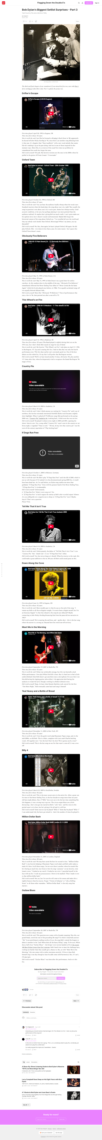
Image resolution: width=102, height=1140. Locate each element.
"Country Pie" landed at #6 (38, 418)
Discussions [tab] (34, 1062)
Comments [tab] (26, 1012)
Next (75, 1001)
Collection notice (61, 1128)
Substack (43, 1136)
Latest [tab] (28, 1062)
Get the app (59, 1132)
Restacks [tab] (32, 1012)
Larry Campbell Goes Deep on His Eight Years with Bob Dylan (42, 1080)
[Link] (19, 93)
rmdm (27, 1039)
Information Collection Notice (51, 983)
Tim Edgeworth (30, 1027)
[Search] (78, 2)
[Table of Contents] (2, 570)
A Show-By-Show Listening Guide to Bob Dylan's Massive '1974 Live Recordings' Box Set (43, 1068)
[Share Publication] (82, 2)
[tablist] (29, 1012)
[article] (51, 1070)
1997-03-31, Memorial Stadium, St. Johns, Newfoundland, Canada (40, 1083)
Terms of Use (59, 982)
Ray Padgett (25, 16)
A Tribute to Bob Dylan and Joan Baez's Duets (38, 1092)
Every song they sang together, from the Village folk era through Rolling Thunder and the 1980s (41, 1095)
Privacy (50, 1128)
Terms (54, 1128)
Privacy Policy (63, 983)
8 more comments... (27, 1054)
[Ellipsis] (79, 1027)
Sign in (97, 3)
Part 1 (77, 86)
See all (25, 1105)
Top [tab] (24, 1062)
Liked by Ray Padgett (31, 1028)
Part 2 (30, 89)
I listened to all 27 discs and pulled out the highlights (36, 1071)
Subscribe (89, 3)
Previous (28, 1001)
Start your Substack (46, 1132)
